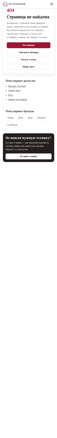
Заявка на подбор (17, 99)
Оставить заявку (28, 156)
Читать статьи (28, 59)
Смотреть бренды (28, 52)
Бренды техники (17, 86)
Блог (10, 95)
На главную (28, 45)
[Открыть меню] (51, 4)
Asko (20, 117)
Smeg (10, 117)
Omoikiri (41, 117)
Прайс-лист (29, 67)
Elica (30, 117)
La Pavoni (12, 125)
